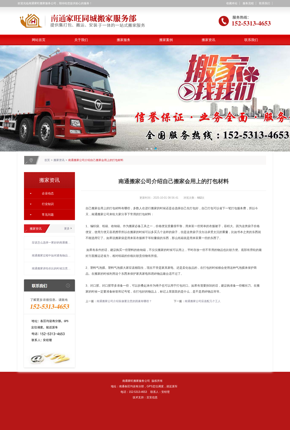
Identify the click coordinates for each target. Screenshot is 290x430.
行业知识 (48, 204)
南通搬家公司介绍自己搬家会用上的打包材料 (95, 160)
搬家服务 (123, 40)
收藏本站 (231, 3)
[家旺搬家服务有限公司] (145, 9)
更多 (67, 228)
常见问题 (48, 214)
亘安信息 (152, 397)
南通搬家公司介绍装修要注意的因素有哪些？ (124, 301)
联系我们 (264, 3)
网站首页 (38, 40)
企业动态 (48, 193)
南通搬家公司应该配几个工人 (203, 301)
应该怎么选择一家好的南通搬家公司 (51, 242)
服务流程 (248, 3)
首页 (47, 160)
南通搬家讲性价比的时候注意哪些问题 (51, 268)
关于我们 (81, 40)
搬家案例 (166, 40)
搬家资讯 (208, 40)
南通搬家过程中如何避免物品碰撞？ (51, 255)
